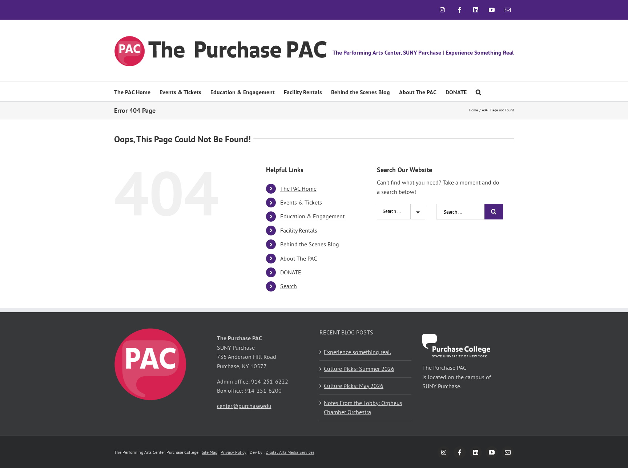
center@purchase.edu (244, 405)
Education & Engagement (312, 216)
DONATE (290, 272)
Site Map (209, 452)
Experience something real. (357, 352)
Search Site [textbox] (394, 211)
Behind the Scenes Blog (309, 244)
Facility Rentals (298, 230)
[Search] (478, 91)
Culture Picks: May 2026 (353, 385)
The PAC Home (298, 188)
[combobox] (401, 211)
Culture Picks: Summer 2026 (359, 368)
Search (288, 286)
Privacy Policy (233, 452)
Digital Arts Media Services (290, 452)
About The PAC (298, 258)
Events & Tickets (301, 202)
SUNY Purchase (441, 386)
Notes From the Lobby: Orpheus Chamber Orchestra (363, 407)
